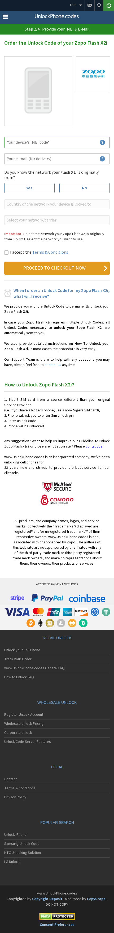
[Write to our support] (89, 5)
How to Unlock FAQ (19, 677)
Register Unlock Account (23, 714)
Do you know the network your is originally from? (51, 175)
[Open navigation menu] (5, 18)
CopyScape (96, 899)
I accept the (39, 252)
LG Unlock (12, 861)
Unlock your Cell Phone (22, 650)
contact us (53, 365)
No (84, 188)
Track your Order (18, 659)
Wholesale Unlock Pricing (24, 723)
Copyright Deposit (47, 899)
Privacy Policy (15, 797)
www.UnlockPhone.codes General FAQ (34, 668)
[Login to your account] (108, 5)
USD (73, 5)
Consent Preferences (57, 924)
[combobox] (56, 204)
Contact (10, 779)
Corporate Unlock (18, 732)
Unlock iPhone (15, 834)
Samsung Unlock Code (22, 843)
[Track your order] (98, 5)
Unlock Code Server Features (27, 741)
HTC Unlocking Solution (22, 852)
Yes (29, 188)
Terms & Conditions (50, 252)
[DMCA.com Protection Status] (57, 917)
